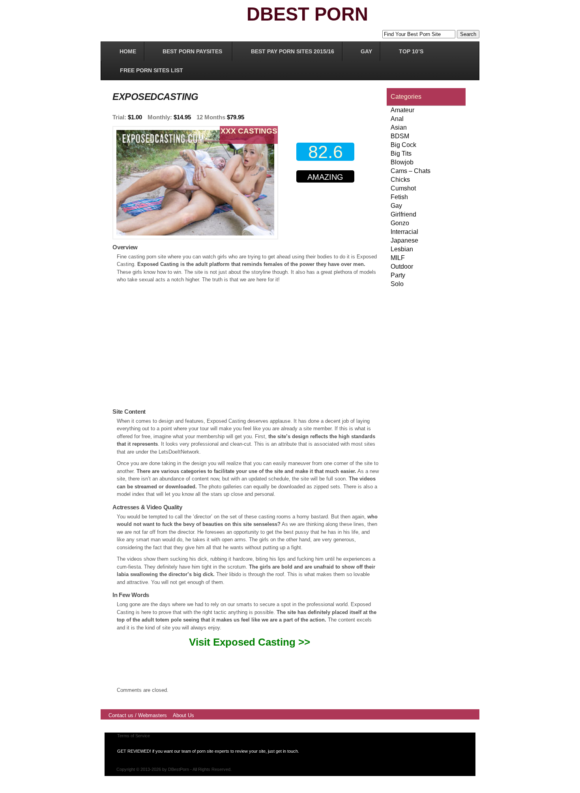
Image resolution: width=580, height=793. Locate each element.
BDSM (400, 136)
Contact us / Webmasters (138, 715)
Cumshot (403, 188)
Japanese (404, 240)
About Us (183, 715)
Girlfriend (403, 214)
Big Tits (401, 153)
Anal (397, 118)
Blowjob (402, 162)
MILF (398, 257)
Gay (396, 205)
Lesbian (402, 249)
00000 (327, 209)
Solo (397, 284)
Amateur (402, 110)
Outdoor (402, 266)
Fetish (399, 197)
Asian (399, 127)
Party (398, 275)
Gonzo (400, 223)
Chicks (400, 179)
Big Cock (403, 144)
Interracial (404, 231)
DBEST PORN (307, 14)
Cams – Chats (410, 171)
